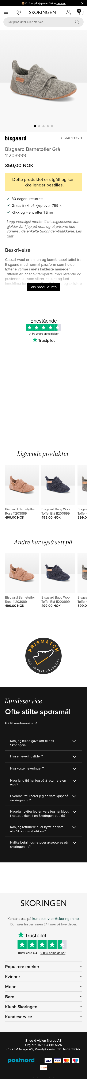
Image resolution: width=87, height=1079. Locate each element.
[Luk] (82, 3)
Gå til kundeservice (19, 723)
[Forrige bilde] (8, 81)
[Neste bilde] (79, 81)
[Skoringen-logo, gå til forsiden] (42, 12)
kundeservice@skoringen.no (55, 918)
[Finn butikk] (18, 12)
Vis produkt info (44, 287)
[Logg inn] (68, 12)
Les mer (61, 3)
